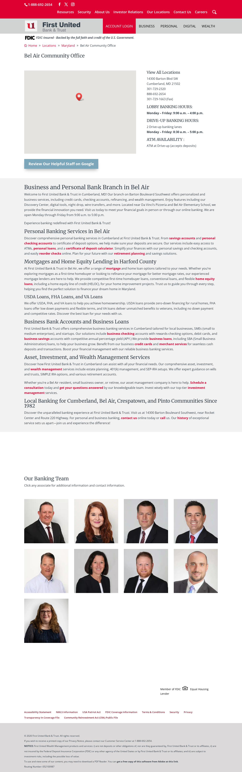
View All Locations (163, 72)
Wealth (208, 26)
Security (84, 12)
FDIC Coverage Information (121, 712)
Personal (169, 26)
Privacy (188, 712)
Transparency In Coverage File (41, 717)
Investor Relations (128, 12)
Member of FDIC (170, 689)
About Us (102, 12)
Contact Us (182, 12)
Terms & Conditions (153, 712)
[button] (80, 97)
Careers (201, 12)
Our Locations (158, 12)
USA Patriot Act (91, 712)
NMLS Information (67, 712)
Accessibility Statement (37, 712)
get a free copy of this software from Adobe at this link (147, 761)
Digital (189, 26)
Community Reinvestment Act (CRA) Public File (91, 717)
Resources (65, 12)
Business (147, 26)
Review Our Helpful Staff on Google (61, 163)
